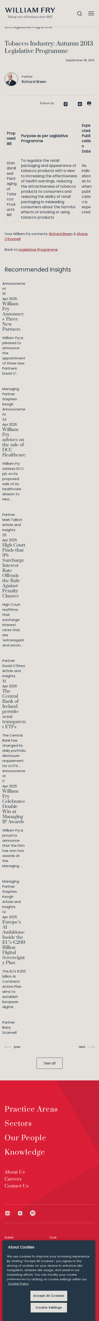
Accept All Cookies (48, 1295)
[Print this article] (89, 103)
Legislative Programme (38, 249)
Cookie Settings (49, 1307)
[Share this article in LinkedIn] (80, 104)
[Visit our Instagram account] (23, 1213)
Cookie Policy (18, 1283)
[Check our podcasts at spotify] (33, 1213)
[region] (48, 1280)
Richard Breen (61, 233)
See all (49, 1063)
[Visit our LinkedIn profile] (11, 1213)
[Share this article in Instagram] (65, 104)
